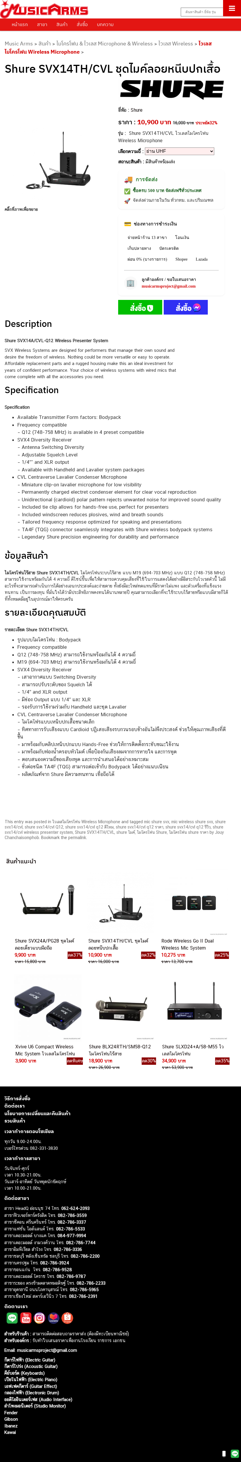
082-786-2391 (83, 1295)
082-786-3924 (54, 1262)
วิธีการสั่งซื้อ (17, 1098)
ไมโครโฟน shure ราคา (188, 832)
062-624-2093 (75, 1208)
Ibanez (11, 1425)
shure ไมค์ (125, 832)
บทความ (105, 24)
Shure (136, 110)
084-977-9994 (72, 1235)
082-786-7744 (81, 1242)
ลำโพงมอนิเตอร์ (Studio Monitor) (35, 1405)
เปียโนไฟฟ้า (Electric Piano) (30, 1379)
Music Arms (19, 43)
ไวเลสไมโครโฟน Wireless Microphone (86, 821)
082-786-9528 (57, 1269)
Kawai (10, 1432)
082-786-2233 (91, 1282)
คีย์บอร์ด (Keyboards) (24, 1372)
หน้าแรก (20, 24)
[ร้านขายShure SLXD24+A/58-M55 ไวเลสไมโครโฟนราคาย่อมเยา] (193, 1008)
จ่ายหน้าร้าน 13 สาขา (147, 237)
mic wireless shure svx (192, 821)
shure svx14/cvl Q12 (44, 827)
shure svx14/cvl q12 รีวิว (188, 827)
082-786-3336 (68, 1249)
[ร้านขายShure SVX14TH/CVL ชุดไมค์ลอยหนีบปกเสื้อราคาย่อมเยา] (119, 902)
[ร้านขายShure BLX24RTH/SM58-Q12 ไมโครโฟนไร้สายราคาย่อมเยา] (120, 1008)
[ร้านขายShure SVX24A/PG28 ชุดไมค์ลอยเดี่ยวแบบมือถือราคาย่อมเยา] (46, 902)
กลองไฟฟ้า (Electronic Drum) (31, 1392)
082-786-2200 (85, 1255)
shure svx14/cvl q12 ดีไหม (89, 827)
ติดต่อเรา (14, 1106)
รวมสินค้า (14, 1121)
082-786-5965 (84, 1289)
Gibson (11, 1419)
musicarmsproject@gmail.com (169, 286)
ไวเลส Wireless (175, 43)
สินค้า (62, 24)
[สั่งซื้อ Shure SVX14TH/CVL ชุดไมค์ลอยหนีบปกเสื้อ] (140, 308)
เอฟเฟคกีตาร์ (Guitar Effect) (30, 1385)
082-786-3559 (72, 1215)
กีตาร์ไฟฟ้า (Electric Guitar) (29, 1359)
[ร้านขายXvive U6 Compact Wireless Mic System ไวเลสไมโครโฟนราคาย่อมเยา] (47, 1008)
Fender (11, 1412)
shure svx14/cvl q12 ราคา (139, 827)
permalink (77, 837)
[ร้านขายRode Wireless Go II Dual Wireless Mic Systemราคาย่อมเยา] (193, 902)
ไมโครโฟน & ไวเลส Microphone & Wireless (104, 43)
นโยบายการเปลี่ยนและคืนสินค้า (37, 1113)
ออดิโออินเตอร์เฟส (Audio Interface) (38, 1399)
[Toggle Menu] (232, 8)
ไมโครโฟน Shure (152, 832)
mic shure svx (156, 821)
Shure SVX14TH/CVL (94, 832)
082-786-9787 (71, 1276)
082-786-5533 (70, 1228)
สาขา (42, 24)
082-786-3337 (72, 1222)
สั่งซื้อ (82, 24)
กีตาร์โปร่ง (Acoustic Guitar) (31, 1366)
